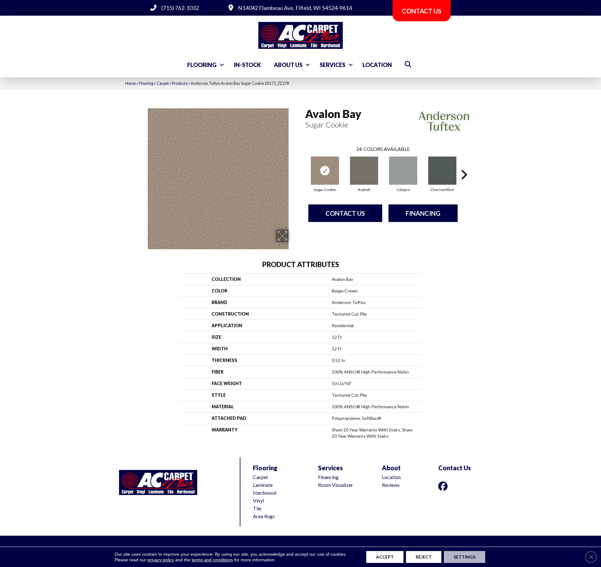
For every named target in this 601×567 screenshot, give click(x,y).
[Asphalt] (364, 170)
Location (377, 64)
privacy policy (160, 559)
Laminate (263, 485)
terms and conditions (212, 559)
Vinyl (258, 500)
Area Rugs (264, 516)
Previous (302, 165)
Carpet (163, 83)
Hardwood (264, 493)
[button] (222, 65)
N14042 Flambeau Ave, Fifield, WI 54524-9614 (295, 7)
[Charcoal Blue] (442, 170)
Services (332, 64)
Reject (424, 556)
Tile (257, 508)
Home (130, 83)
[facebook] (444, 486)
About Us (288, 64)
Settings (464, 556)
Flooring (202, 64)
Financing (423, 213)
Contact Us (345, 213)
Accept (385, 556)
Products (179, 83)
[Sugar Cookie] (325, 170)
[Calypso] (403, 170)
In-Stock (247, 64)
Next (464, 165)
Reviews (391, 485)
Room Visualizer (335, 485)
